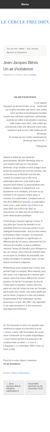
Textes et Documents (20, 373)
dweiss (33, 75)
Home (21, 49)
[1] (30, 205)
